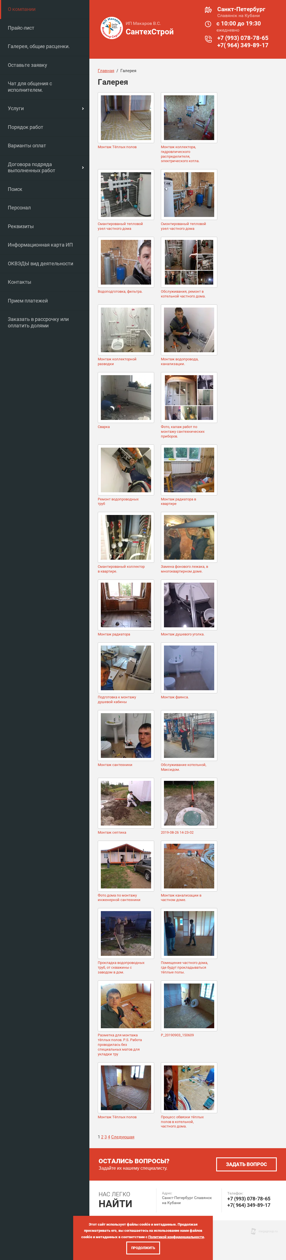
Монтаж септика (112, 832)
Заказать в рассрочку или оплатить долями (38, 322)
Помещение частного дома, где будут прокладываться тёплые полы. (184, 967)
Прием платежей (28, 301)
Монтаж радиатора (114, 634)
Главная (106, 70)
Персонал (19, 208)
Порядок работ (25, 127)
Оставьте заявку (27, 65)
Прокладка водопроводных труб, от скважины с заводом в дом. (121, 967)
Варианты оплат (27, 145)
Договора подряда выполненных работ (31, 167)
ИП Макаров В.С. (143, 23)
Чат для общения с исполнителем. (30, 87)
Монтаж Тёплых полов (117, 147)
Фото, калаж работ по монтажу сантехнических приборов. (182, 431)
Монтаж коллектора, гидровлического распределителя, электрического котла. (180, 154)
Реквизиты (21, 226)
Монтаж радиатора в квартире (178, 501)
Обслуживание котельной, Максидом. (183, 767)
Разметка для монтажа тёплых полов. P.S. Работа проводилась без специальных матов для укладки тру (120, 1044)
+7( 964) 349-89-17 (242, 45)
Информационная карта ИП (40, 245)
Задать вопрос (246, 1164)
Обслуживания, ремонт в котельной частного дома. (183, 293)
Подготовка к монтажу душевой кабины (117, 699)
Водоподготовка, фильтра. (120, 291)
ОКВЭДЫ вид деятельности (40, 263)
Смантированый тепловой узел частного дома (120, 226)
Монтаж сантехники (115, 765)
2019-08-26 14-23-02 (177, 832)
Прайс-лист (21, 28)
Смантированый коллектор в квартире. (121, 568)
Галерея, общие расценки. (39, 46)
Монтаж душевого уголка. (182, 634)
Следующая (122, 1137)
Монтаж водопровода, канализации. (180, 361)
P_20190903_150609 (177, 1035)
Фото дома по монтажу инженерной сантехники (119, 897)
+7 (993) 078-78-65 (242, 38)
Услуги (16, 108)
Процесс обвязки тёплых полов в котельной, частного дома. (182, 1122)
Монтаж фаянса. (175, 697)
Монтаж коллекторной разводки (117, 361)
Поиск (15, 189)
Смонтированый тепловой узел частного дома (183, 226)
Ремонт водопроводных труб (118, 501)
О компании (21, 9)
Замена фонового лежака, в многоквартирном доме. (184, 568)
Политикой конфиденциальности (176, 1237)
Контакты (19, 282)
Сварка (104, 427)
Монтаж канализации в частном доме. (181, 897)
